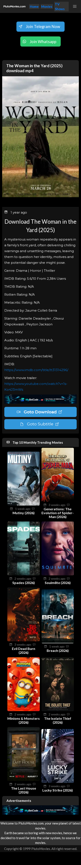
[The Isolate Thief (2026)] (57, 710)
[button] (75, 6)
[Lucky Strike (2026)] (57, 782)
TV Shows (60, 6)
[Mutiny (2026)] (23, 504)
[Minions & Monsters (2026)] (23, 710)
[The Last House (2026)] (23, 780)
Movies (46, 6)
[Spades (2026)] (23, 574)
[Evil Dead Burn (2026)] (23, 640)
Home (34, 6)
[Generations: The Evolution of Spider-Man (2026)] (57, 500)
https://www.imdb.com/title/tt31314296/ (36, 370)
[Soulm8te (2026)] (57, 574)
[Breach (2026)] (57, 642)
